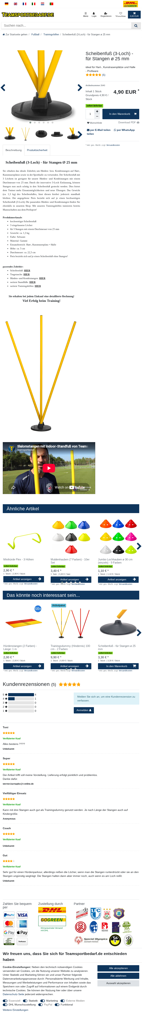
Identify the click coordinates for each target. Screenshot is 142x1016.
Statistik (33, 1000)
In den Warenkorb (119, 113)
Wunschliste (95, 123)
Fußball (35, 34)
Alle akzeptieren (118, 968)
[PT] (51, 4)
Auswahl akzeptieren (118, 983)
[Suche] (136, 25)
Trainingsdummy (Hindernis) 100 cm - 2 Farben (70, 647)
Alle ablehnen (118, 975)
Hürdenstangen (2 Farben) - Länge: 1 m (20, 647)
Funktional (67, 1004)
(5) (103, 74)
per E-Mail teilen (100, 129)
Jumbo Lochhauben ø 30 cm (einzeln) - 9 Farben (115, 561)
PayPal (48, 1004)
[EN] (15, 4)
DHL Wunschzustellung (22, 1004)
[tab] (13, 150)
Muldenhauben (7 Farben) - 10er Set (70, 561)
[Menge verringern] (97, 116)
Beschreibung (14, 150)
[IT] (33, 4)
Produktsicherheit (37, 150)
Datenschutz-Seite (13, 994)
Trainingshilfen (51, 34)
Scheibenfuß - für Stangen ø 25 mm (117, 647)
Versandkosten (113, 145)
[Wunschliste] (121, 14)
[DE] (6, 4)
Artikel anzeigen (22, 579)
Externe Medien (75, 1000)
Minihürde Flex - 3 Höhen (18, 559)
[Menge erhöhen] (97, 111)
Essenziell (14, 1000)
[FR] (24, 4)
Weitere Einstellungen (15, 1009)
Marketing (52, 1000)
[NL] (42, 4)
